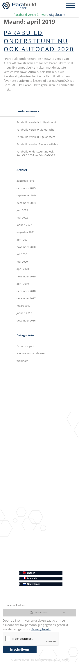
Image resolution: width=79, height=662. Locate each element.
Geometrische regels (45, 450)
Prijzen (27, 514)
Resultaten (29, 466)
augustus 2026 (26, 181)
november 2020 (26, 247)
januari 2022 (24, 225)
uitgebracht (57, 15)
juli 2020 (22, 254)
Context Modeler (43, 439)
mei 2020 (22, 262)
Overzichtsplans (37, 481)
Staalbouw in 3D (37, 427)
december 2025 (26, 188)
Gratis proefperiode (34, 509)
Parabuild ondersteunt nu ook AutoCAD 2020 (39, 42)
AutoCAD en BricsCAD (35, 498)
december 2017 (26, 298)
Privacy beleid (31, 562)
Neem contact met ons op (37, 525)
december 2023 (26, 203)
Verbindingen (41, 433)
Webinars (22, 361)
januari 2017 (24, 313)
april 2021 (23, 240)
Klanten (27, 536)
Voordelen (29, 503)
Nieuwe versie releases (31, 353)
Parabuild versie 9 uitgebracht (35, 130)
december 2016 (26, 320)
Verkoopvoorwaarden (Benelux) (41, 556)
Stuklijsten (34, 487)
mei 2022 (22, 218)
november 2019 (26, 276)
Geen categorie (26, 346)
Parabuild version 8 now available (37, 144)
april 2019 (23, 284)
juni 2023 (22, 210)
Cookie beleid (30, 567)
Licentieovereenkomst (35, 542)
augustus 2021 (26, 232)
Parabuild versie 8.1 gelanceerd (36, 137)
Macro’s (38, 444)
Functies (27, 422)
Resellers (28, 531)
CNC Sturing (35, 492)
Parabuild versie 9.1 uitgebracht (36, 122)
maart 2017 (23, 306)
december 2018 (26, 291)
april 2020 (23, 269)
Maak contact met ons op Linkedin (42, 461)
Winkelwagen (30, 520)
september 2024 (27, 195)
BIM (30, 455)
